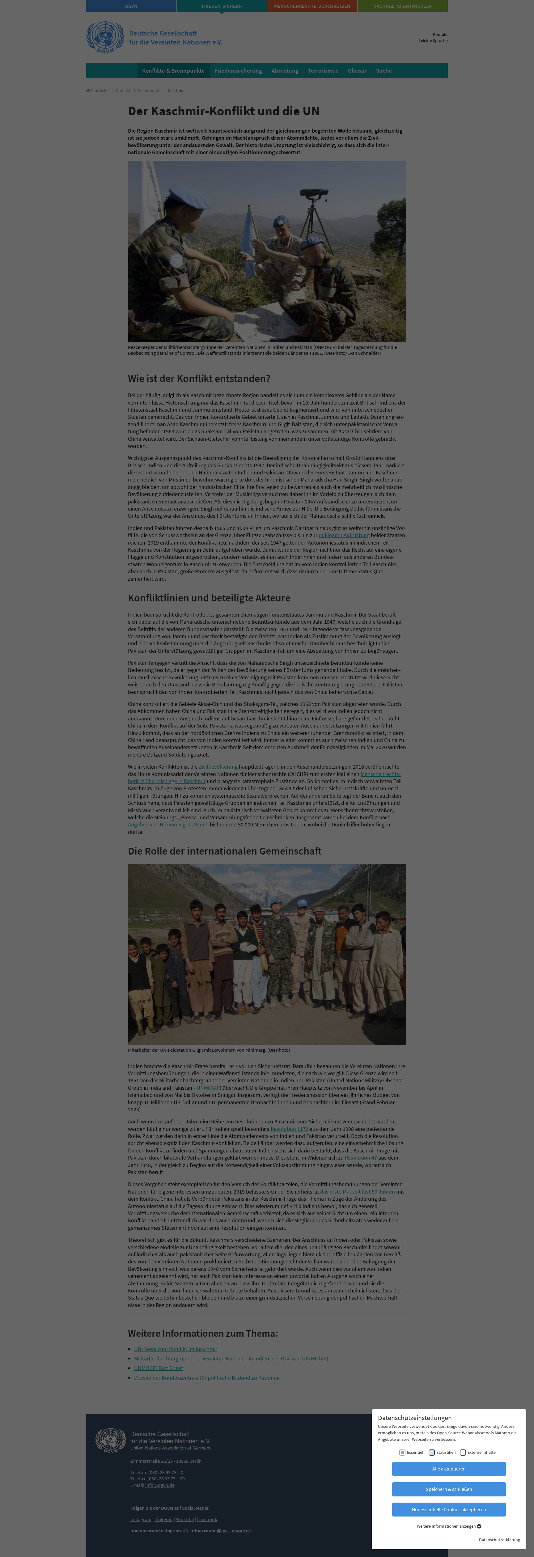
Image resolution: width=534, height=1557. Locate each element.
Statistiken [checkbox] (446, 1452)
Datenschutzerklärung (499, 1539)
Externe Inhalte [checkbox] (482, 1452)
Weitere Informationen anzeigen (447, 1526)
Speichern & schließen (449, 1489)
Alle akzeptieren (449, 1469)
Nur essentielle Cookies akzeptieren (449, 1509)
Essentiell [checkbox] (416, 1452)
